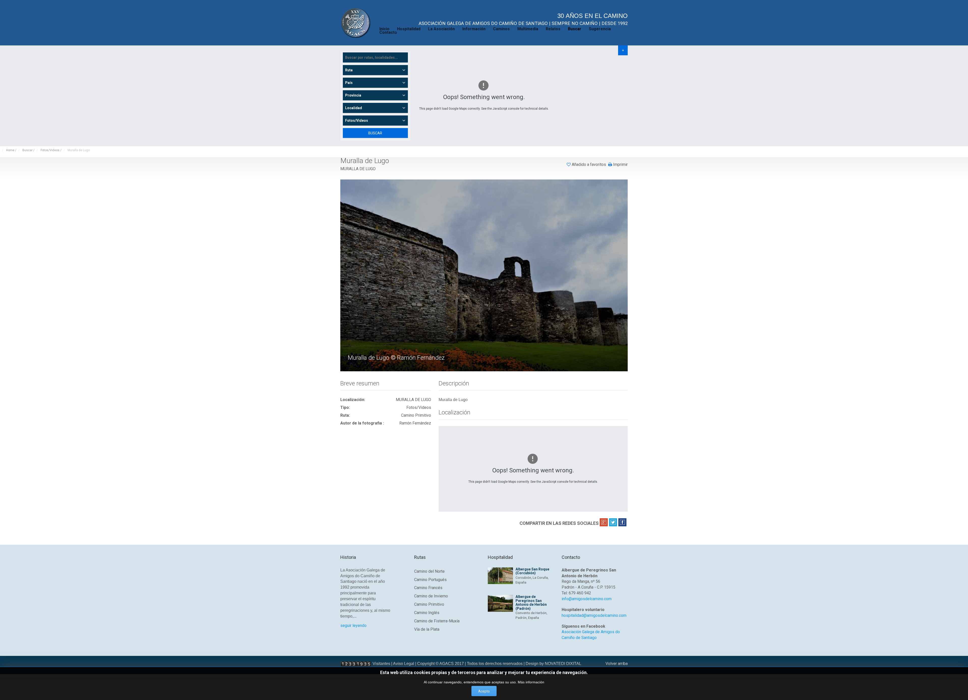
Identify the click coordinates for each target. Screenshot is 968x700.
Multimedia (527, 28)
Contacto (388, 32)
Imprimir (620, 165)
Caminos (501, 28)
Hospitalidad (408, 28)
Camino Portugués (430, 579)
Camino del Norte (429, 571)
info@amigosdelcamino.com (587, 598)
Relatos (553, 28)
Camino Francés (428, 587)
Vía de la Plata (426, 629)
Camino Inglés (426, 612)
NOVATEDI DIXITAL (563, 663)
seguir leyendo (353, 625)
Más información (531, 682)
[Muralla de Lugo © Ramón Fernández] (484, 274)
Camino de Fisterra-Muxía (437, 621)
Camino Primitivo (429, 604)
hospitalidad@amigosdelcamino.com (594, 615)
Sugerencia (600, 28)
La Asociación (441, 28)
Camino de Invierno (431, 596)
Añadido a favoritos (589, 164)
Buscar (574, 28)
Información (474, 28)
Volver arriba (617, 663)
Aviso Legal (403, 663)
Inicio (384, 28)
